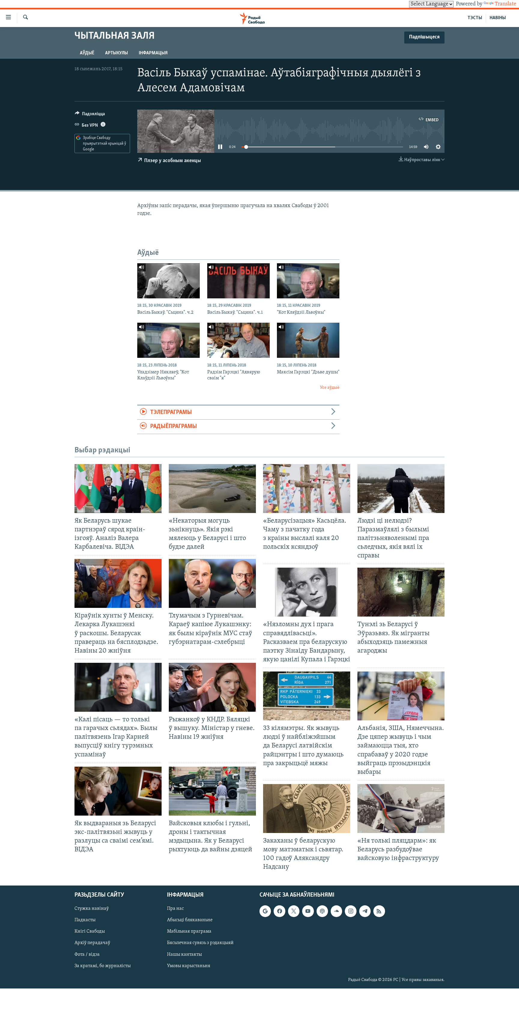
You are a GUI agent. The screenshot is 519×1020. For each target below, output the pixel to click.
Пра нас (175, 908)
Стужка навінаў (91, 908)
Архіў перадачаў (92, 942)
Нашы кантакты (184, 954)
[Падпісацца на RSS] (379, 911)
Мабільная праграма (189, 931)
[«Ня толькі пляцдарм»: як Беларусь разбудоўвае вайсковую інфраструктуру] (401, 808)
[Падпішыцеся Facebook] (279, 911)
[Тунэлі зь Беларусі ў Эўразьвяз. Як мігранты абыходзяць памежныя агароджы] (401, 592)
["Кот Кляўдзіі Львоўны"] (308, 280)
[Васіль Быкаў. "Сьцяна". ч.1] (238, 280)
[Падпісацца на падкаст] (322, 911)
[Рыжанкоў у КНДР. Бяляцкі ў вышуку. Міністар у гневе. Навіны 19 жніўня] (212, 687)
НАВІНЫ (498, 18)
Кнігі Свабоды (89, 931)
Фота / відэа (87, 954)
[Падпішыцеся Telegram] (365, 911)
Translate (505, 4)
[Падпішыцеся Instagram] (350, 911)
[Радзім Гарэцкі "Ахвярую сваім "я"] (238, 340)
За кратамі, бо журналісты (102, 965)
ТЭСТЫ (475, 18)
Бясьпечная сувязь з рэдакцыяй (200, 942)
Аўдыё (87, 53)
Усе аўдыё (329, 387)
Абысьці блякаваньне (190, 920)
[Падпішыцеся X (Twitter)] (293, 911)
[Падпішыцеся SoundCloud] (336, 911)
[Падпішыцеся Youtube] (308, 911)
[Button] (90, 115)
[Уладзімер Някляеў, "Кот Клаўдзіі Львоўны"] (168, 340)
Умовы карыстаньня (188, 965)
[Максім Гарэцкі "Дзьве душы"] (308, 340)
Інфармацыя (153, 53)
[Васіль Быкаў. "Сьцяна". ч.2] (168, 280)
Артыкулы (116, 53)
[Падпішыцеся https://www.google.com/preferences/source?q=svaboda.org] (265, 911)
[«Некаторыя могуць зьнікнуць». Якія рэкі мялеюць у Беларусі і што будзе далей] (212, 488)
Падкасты (85, 920)
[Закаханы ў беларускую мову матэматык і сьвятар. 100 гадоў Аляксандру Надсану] (306, 808)
